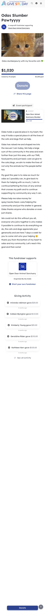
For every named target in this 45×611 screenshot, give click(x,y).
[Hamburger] (41, 3)
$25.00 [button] (34, 325)
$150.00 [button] (34, 336)
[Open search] (32, 3)
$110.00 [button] (34, 314)
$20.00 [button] (35, 303)
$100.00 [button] (33, 347)
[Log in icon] (36, 3)
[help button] (41, 607)
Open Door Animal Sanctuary (19, 28)
